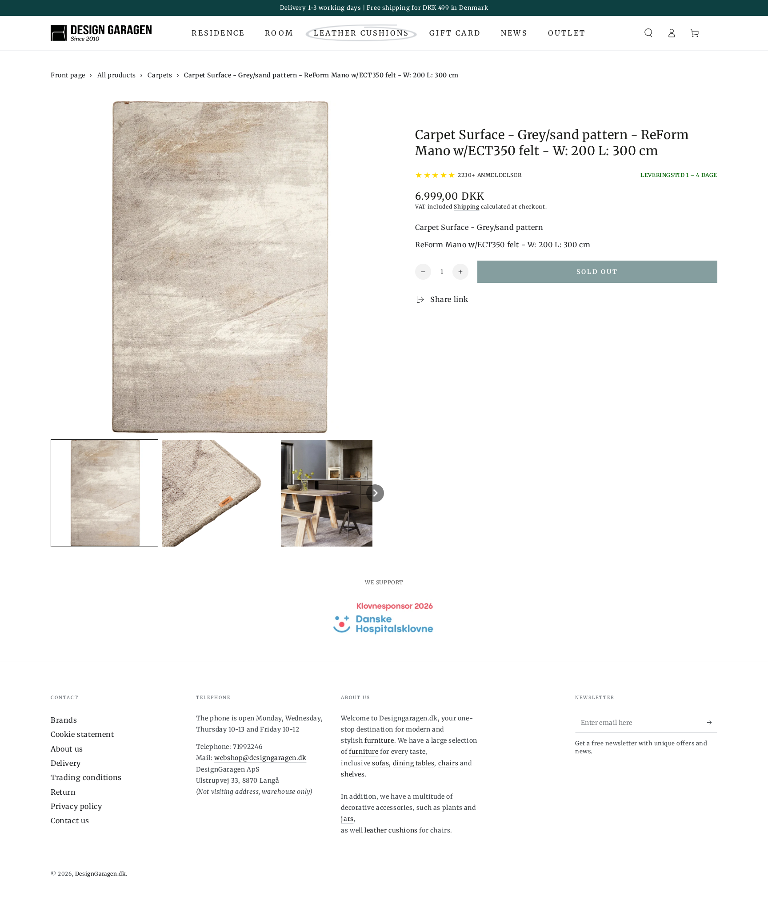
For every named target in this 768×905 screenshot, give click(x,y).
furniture (379, 740)
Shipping (467, 206)
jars (347, 819)
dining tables (414, 763)
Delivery (66, 763)
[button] (648, 33)
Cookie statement (82, 734)
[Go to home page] (101, 33)
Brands (64, 720)
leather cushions (391, 830)
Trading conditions (86, 777)
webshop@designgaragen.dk (260, 758)
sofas (380, 763)
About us (67, 748)
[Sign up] (712, 722)
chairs (448, 763)
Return (63, 792)
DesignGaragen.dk (100, 873)
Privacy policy (76, 806)
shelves (352, 774)
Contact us (70, 820)
